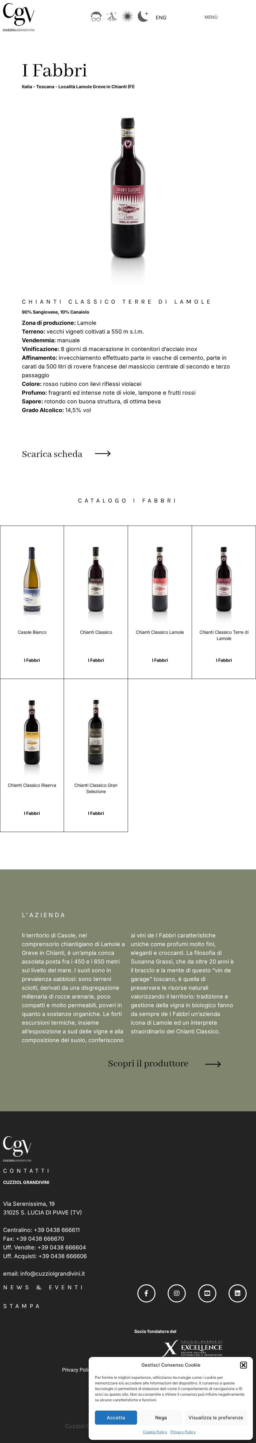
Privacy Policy (183, 1432)
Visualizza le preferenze (216, 1418)
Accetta (116, 1418)
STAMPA (22, 1306)
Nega (161, 1418)
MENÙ (211, 17)
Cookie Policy (155, 1432)
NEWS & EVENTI (44, 1287)
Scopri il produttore (148, 1064)
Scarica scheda (52, 454)
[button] (243, 1365)
